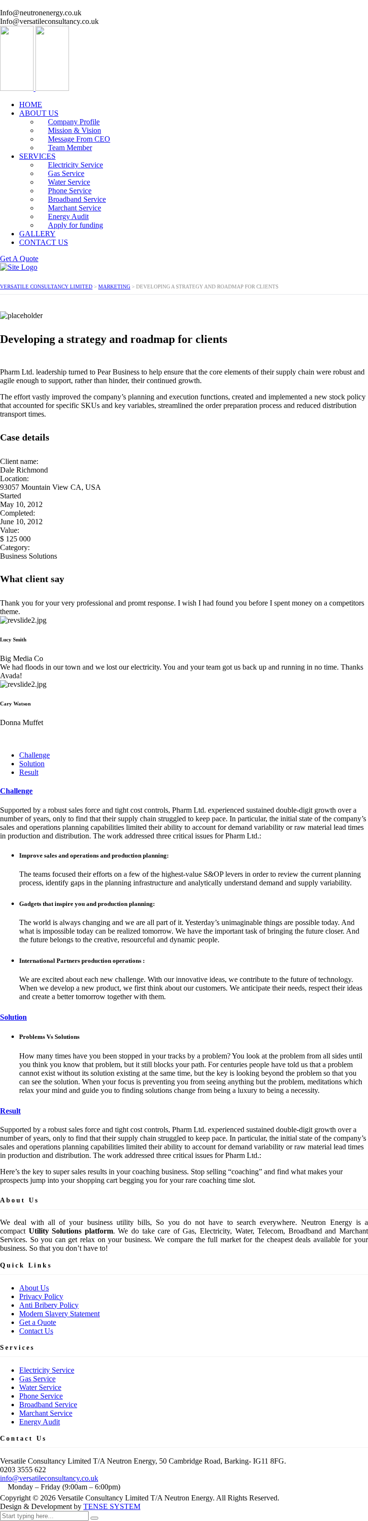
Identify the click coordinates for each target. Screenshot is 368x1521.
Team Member (70, 147)
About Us (34, 1288)
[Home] (18, 267)
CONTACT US (43, 242)
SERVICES (37, 156)
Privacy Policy (41, 1296)
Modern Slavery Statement (59, 1314)
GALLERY (37, 234)
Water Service (40, 1387)
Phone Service (41, 1396)
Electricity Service (46, 1370)
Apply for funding (75, 225)
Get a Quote (37, 1322)
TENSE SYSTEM (111, 1506)
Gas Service (37, 1379)
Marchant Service (45, 1413)
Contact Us (36, 1331)
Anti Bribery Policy (49, 1305)
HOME (30, 104)
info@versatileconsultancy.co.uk (49, 1478)
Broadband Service (48, 1404)
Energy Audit (39, 1422)
